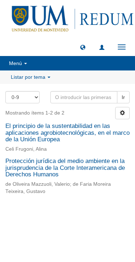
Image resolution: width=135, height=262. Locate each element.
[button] (82, 47)
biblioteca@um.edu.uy (68, 235)
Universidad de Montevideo (52, 217)
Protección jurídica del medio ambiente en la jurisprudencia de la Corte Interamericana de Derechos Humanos (65, 168)
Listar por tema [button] (29, 77)
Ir (123, 97)
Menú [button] (16, 63)
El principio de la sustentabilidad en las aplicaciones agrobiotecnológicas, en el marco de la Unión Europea (67, 133)
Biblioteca (106, 217)
